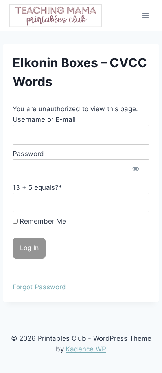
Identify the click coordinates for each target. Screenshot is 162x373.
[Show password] (135, 168)
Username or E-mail (44, 119)
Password (28, 154)
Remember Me (42, 221)
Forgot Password (39, 287)
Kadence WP (86, 349)
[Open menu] (145, 15)
